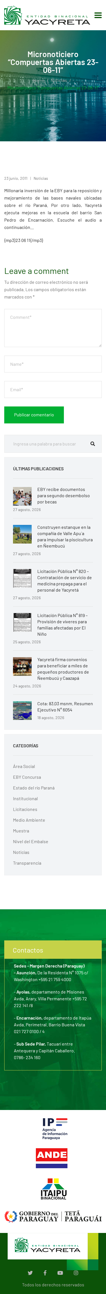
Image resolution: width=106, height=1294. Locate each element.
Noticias (59, 80)
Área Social (24, 766)
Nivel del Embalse (30, 841)
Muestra (21, 830)
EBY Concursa (27, 777)
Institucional (25, 798)
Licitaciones (25, 809)
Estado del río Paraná (34, 787)
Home (38, 80)
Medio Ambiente (29, 820)
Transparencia (27, 862)
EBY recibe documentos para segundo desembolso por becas (63, 495)
